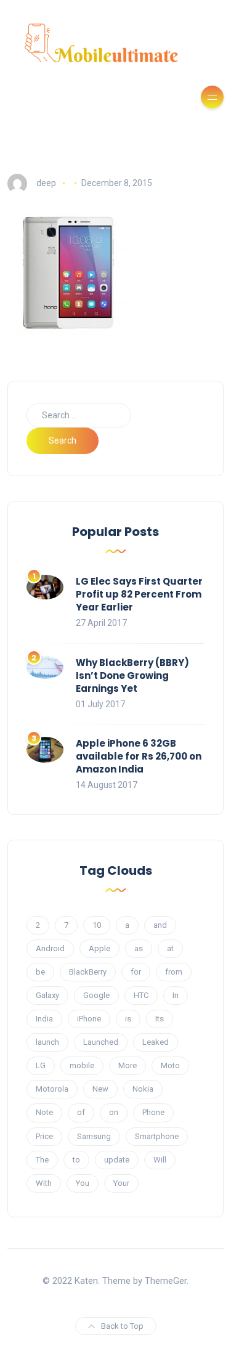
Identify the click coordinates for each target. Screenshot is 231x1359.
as (138, 948)
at (170, 948)
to (76, 1159)
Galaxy (47, 995)
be (40, 971)
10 (96, 925)
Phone (153, 1112)
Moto (170, 1065)
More (127, 1065)
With (44, 1183)
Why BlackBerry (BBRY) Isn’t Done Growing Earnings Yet (132, 675)
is (128, 1018)
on (113, 1112)
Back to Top (122, 1326)
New (100, 1088)
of (81, 1112)
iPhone (89, 1018)
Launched (100, 1042)
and (160, 925)
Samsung (94, 1136)
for (136, 971)
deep (46, 183)
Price (44, 1136)
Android (50, 948)
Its (159, 1018)
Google (96, 995)
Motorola (52, 1088)
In (175, 995)
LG (41, 1065)
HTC (141, 995)
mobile (82, 1065)
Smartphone (157, 1136)
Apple (99, 948)
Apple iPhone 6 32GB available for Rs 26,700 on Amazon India (138, 756)
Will (159, 1159)
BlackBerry (88, 971)
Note (44, 1112)
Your (121, 1183)
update (116, 1159)
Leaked (155, 1042)
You (82, 1183)
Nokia (142, 1088)
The (42, 1159)
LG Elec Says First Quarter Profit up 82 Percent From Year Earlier (139, 594)
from (173, 971)
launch (47, 1042)
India (44, 1018)
